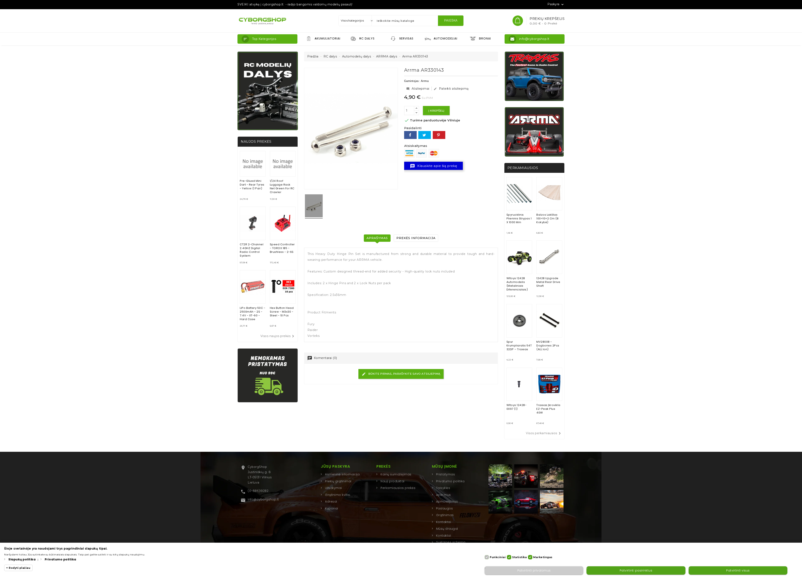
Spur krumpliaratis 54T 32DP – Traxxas (519, 345)
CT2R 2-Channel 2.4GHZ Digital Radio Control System (251, 250)
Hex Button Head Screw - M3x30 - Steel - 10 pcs (282, 311)
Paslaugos (444, 508)
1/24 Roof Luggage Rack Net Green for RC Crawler (282, 186)
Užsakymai (333, 488)
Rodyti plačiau (19, 567)
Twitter (424, 135)
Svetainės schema (451, 542)
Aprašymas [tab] (377, 238)
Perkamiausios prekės (398, 488)
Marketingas (542, 557)
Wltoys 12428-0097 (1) (516, 407)
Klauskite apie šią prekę (433, 166)
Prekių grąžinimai (338, 481)
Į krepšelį (436, 110)
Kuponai (331, 508)
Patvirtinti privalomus (534, 570)
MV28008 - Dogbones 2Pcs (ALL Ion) (547, 345)
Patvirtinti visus (738, 570)
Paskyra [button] (556, 4)
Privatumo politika (450, 481)
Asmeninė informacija (342, 474)
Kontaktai (443, 522)
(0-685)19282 (258, 491)
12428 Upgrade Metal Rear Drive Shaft (548, 282)
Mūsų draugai (447, 529)
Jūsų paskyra (335, 466)
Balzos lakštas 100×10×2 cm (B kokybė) (547, 218)
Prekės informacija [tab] (415, 238)
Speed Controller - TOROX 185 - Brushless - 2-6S (282, 248)
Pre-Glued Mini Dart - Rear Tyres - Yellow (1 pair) (252, 184)
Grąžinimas (445, 515)
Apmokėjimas (447, 501)
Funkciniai (498, 557)
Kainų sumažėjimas (396, 474)
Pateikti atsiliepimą (451, 88)
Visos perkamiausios (544, 433)
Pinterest (439, 135)
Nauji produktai (393, 481)
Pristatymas (445, 474)
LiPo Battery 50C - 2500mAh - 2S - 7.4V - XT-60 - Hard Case (252, 313)
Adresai (331, 501)
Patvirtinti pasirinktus (636, 570)
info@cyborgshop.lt (263, 499)
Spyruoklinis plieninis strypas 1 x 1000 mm (519, 218)
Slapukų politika (22, 559)
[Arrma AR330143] (314, 206)
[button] (267, 39)
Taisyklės (443, 488)
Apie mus (443, 495)
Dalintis (410, 135)
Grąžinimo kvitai (337, 495)
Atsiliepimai (417, 88)
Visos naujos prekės (278, 336)
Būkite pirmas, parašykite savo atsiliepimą (403, 373)
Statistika (519, 557)
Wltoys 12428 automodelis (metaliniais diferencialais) (517, 284)
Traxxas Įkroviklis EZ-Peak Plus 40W (548, 409)
